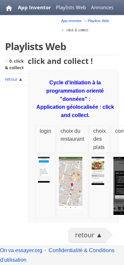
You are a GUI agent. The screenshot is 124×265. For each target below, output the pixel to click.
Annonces (102, 7)
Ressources (30, 23)
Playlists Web (71, 7)
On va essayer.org (21, 250)
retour (14, 79)
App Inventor (34, 7)
